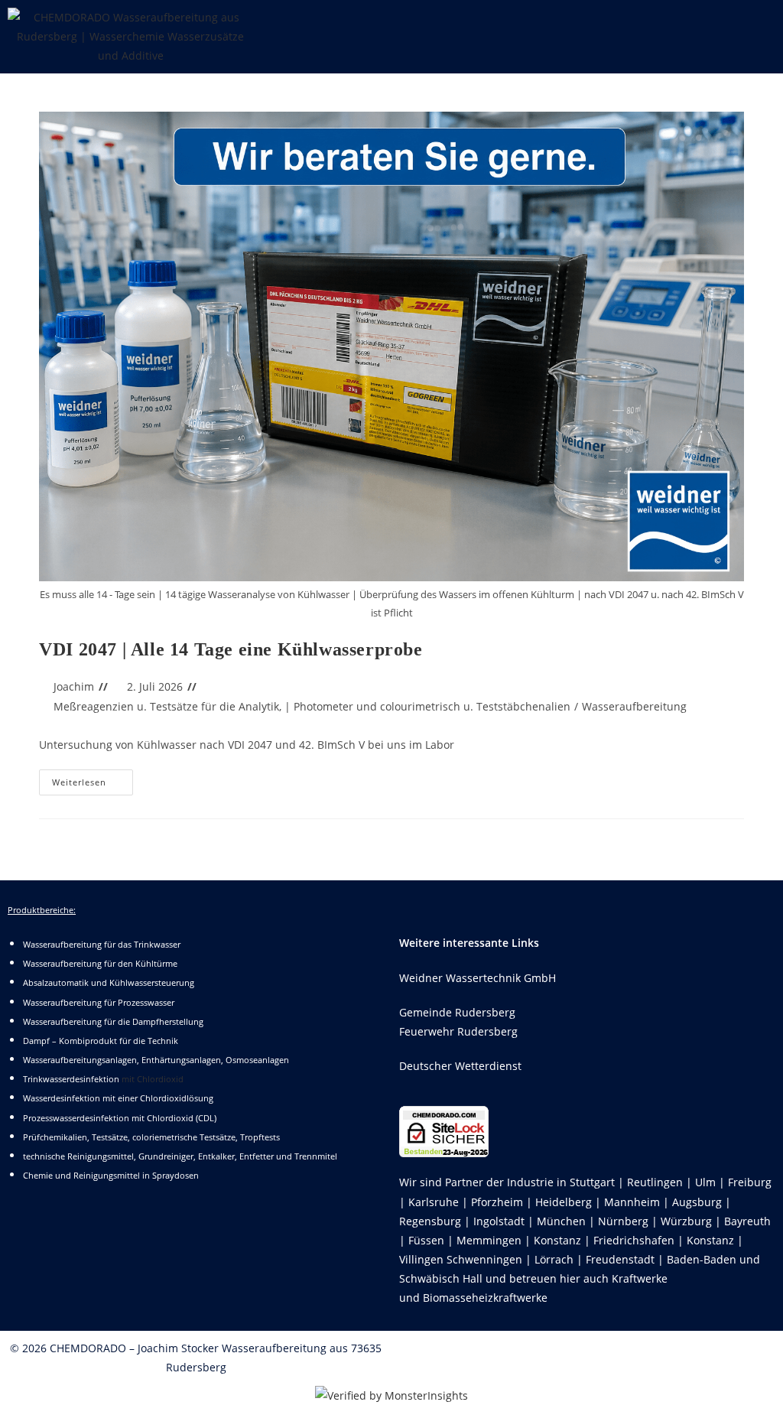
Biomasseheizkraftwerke (485, 1297)
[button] (521, 22)
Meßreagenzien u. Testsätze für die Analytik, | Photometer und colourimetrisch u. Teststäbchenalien (312, 706)
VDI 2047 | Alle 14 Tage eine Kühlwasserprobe (230, 649)
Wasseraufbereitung (634, 706)
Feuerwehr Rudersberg (458, 1031)
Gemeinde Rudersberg (457, 1012)
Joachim (74, 686)
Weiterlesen (92, 778)
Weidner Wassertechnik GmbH (477, 978)
